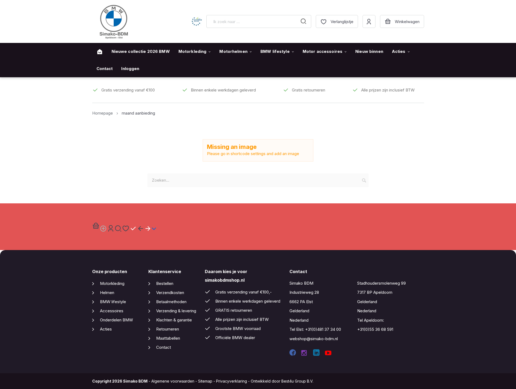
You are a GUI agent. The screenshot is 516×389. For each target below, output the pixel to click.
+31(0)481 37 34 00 (323, 329)
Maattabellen (168, 338)
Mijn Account (369, 21)
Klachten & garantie (174, 319)
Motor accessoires (322, 51)
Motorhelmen (233, 51)
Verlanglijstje (342, 21)
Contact (104, 68)
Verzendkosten (170, 292)
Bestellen (164, 283)
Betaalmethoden (171, 301)
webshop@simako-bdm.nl (313, 338)
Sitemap (205, 381)
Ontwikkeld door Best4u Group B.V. (282, 381)
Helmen (107, 292)
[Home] (99, 51)
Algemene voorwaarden (172, 381)
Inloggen (130, 68)
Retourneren (167, 329)
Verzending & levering (176, 310)
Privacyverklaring (231, 381)
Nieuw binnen (369, 51)
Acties (399, 51)
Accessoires (111, 310)
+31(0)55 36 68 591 (375, 329)
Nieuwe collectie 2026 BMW (141, 51)
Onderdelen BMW (116, 319)
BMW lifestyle (275, 51)
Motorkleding (192, 51)
